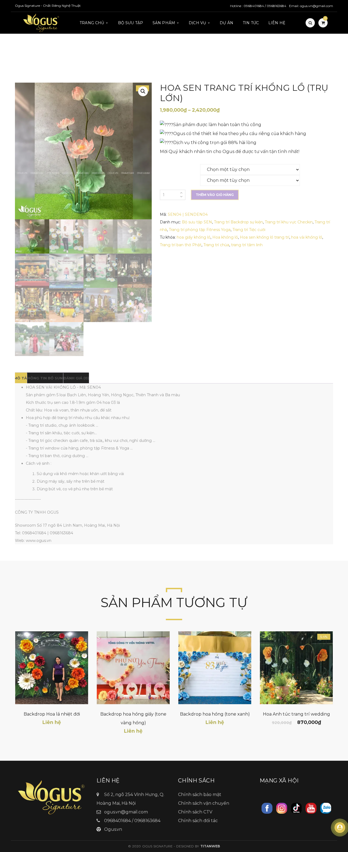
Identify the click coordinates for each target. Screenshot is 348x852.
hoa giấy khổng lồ (193, 237)
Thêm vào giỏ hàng (215, 195)
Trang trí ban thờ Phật (180, 244)
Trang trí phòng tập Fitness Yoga (200, 229)
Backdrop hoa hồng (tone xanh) (215, 714)
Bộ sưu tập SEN (197, 222)
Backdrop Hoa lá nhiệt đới (52, 714)
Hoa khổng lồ (225, 237)
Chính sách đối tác (198, 820)
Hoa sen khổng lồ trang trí (264, 237)
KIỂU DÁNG (170, 178)
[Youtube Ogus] (311, 807)
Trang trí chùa (216, 244)
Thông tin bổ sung (45, 378)
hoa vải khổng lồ (306, 237)
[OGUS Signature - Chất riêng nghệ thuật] (41, 22)
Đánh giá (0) (76, 378)
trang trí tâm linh (247, 244)
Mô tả (20, 378)
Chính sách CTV (195, 811)
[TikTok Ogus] (296, 807)
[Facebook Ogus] (267, 807)
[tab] (20, 377)
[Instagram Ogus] (281, 807)
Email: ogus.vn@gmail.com (311, 6)
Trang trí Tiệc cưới (248, 229)
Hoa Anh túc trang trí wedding (296, 714)
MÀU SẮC (169, 167)
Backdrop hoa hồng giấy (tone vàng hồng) (133, 718)
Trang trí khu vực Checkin (289, 222)
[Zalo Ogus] (325, 807)
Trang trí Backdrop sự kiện (238, 222)
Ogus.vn (113, 829)
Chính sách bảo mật (199, 794)
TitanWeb (210, 846)
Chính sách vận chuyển (203, 803)
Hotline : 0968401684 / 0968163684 (258, 6)
